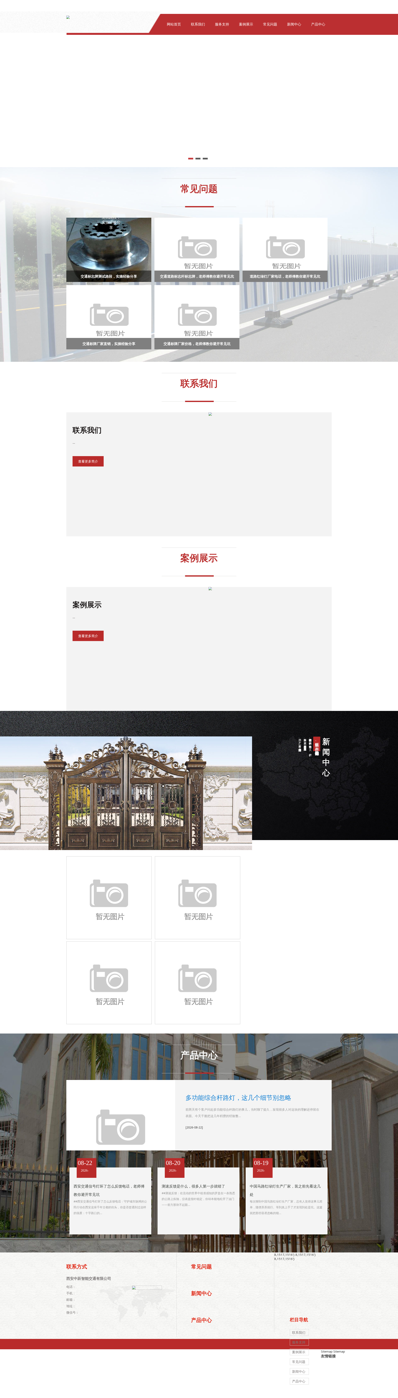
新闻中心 (294, 24)
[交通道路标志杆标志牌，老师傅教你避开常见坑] (197, 251)
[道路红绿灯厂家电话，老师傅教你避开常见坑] (286, 251)
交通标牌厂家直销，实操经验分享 (109, 343)
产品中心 (318, 24)
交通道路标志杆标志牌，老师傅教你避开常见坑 (197, 276)
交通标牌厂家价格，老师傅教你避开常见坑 (197, 343)
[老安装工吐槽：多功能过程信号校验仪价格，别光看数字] (109, 982)
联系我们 (198, 24)
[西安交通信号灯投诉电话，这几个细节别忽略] (109, 897)
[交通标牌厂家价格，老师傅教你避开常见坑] (197, 319)
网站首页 (174, 24)
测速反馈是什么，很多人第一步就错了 (193, 1186)
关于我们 (174, 49)
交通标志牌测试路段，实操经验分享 (109, 276)
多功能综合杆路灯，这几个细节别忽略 (238, 1097)
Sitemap (326, 1351)
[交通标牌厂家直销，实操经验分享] (109, 319)
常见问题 (270, 24)
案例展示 (246, 24)
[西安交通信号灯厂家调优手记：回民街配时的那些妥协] (197, 897)
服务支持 (222, 24)
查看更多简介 (88, 461)
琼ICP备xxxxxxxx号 (241, 1393)
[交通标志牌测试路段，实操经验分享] (109, 251)
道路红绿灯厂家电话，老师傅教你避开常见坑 (285, 276)
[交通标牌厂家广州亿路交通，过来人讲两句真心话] (197, 982)
